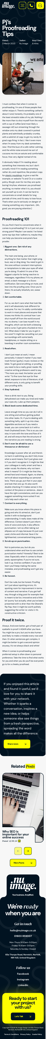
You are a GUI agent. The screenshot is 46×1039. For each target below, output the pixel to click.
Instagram (23, 979)
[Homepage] (8, 5)
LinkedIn (23, 985)
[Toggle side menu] (22, 5)
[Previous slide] (18, 851)
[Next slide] (28, 851)
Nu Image (23, 43)
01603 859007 (23, 936)
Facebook (23, 973)
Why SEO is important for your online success (19, 776)
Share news (13, 744)
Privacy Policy (25, 1034)
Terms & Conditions (11, 1034)
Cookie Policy (37, 1034)
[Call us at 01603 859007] (31, 5)
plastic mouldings (13, 175)
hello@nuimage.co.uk (23, 930)
